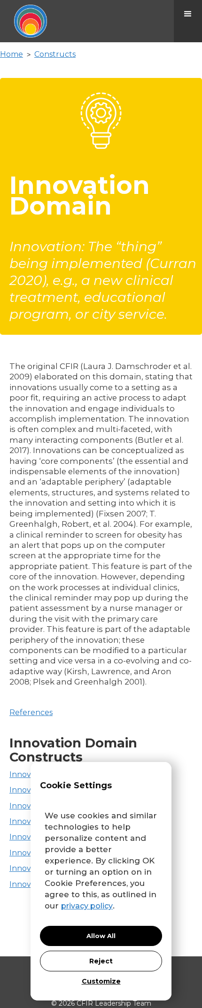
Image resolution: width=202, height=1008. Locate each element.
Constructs (55, 54)
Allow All (101, 935)
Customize (101, 981)
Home (11, 54)
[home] (23, 21)
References (31, 712)
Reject (101, 961)
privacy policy (87, 905)
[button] (188, 21)
